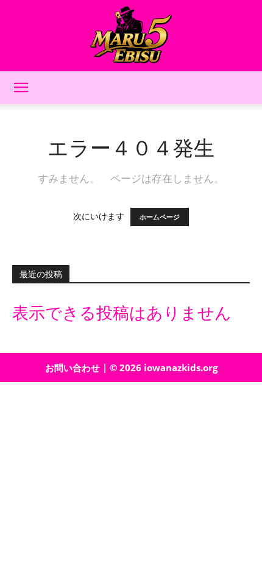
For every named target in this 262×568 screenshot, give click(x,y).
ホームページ (160, 217)
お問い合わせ (72, 367)
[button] (20, 87)
